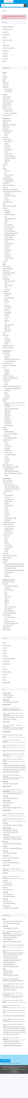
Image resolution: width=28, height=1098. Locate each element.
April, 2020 (5, 809)
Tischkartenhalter (8, 611)
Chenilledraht (7, 212)
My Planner (7, 314)
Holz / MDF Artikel (8, 229)
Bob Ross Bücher (7, 96)
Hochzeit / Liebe (8, 452)
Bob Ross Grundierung (8, 100)
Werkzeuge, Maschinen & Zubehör (11, 467)
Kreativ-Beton (7, 306)
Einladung (6, 444)
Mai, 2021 (5, 767)
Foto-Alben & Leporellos (8, 376)
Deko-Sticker (6, 137)
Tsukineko (5, 672)
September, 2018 (7, 841)
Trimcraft (5, 651)
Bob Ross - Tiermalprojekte (10, 113)
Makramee (7, 310)
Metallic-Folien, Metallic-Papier (11, 408)
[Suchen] (25, 5)
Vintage (6, 551)
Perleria (6, 507)
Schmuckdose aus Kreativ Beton (11, 845)
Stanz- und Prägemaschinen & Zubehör (13, 473)
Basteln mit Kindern (7, 120)
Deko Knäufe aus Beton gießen (10, 811)
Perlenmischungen (8, 505)
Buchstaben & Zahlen (8, 131)
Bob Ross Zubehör (7, 115)
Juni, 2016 (5, 894)
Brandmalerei (6, 129)
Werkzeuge (5, 559)
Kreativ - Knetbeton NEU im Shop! (11, 871)
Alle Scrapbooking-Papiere (10, 437)
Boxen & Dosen (6, 126)
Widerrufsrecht (6, 45)
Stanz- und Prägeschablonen (11, 433)
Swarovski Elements (7, 557)
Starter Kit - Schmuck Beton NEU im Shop (13, 862)
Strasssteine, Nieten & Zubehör (10, 555)
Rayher (4, 682)
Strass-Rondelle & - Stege (10, 518)
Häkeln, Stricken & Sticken (9, 185)
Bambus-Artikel (8, 293)
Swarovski (5, 659)
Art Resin (5, 653)
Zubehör (6, 162)
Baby (4, 74)
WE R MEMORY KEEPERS (8, 661)
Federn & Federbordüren (10, 218)
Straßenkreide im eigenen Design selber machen (12, 754)
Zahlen (6, 135)
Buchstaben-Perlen (9, 495)
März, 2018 (5, 855)
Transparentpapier (9, 425)
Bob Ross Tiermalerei (8, 109)
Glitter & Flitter (6, 183)
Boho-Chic (6, 537)
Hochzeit (5, 78)
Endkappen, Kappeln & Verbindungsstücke (14, 567)
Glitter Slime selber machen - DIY (11, 843)
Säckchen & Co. (6, 270)
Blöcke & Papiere (8, 141)
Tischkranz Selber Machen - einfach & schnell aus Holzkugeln (14, 717)
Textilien (6, 260)
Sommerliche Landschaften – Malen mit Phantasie (12, 890)
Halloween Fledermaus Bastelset (11, 705)
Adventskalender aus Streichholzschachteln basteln (13, 833)
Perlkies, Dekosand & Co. (10, 609)
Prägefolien (7, 371)
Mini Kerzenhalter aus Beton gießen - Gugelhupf (12, 777)
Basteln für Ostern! (7, 914)
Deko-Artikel (7, 170)
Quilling (6, 318)
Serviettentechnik (7, 274)
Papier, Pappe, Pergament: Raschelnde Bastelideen (12, 883)
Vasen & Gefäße (6, 632)
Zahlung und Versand (8, 29)
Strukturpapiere (8, 421)
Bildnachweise (6, 34)
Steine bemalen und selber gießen (11, 785)
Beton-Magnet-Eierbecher (9, 916)
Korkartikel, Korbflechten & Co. (11, 233)
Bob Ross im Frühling (8, 908)
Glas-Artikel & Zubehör (9, 226)
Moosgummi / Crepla (9, 239)
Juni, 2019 (5, 836)
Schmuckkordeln (8, 491)
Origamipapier (7, 410)
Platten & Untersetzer (8, 628)
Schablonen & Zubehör (10, 156)
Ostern (4, 80)
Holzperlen (7, 503)
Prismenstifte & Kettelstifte (10, 569)
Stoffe (5, 287)
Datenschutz (6, 50)
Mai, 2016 (5, 901)
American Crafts (6, 664)
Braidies (6, 541)
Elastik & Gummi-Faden (10, 484)
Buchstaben (7, 133)
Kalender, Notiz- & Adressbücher (11, 378)
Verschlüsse (7, 579)
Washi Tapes (7, 396)
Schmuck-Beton (8, 545)
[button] (20, 1)
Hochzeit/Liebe (8, 599)
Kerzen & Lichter (7, 618)
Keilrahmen (7, 147)
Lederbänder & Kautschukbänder (12, 489)
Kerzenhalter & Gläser (9, 624)
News (4, 932)
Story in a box (7, 329)
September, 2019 (7, 823)
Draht (5, 172)
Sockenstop (7, 326)
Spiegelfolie (7, 254)
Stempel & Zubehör (7, 440)
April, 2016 (5, 906)
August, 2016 (6, 878)
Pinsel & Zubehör (8, 154)
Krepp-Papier (7, 406)
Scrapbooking (7, 419)
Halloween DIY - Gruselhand (10, 722)
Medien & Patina (8, 149)
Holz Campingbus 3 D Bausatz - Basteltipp (13, 838)
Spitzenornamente (8, 285)
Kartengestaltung (7, 380)
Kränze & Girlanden (9, 174)
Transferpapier (8, 423)
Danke (5, 442)
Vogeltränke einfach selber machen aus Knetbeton (12, 744)
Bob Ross (5, 677)
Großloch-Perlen (8, 501)
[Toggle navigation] (2, 1)
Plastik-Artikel (7, 245)
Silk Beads (6, 549)
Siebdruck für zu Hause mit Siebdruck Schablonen (12, 789)
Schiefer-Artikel (8, 249)
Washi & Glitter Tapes (8, 465)
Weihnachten (6, 87)
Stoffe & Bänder (6, 279)
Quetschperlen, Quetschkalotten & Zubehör (12, 572)
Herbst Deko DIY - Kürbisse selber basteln (13, 732)
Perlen (4, 493)
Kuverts (6, 384)
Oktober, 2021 (6, 724)
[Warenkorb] (25, 1)
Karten (6, 382)
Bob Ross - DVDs (8, 111)
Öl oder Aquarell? (7, 896)
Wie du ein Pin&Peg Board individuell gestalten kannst (12, 828)
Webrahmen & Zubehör (8, 345)
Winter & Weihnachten (9, 614)
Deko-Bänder (7, 591)
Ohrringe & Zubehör (9, 528)
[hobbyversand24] (8, 1)
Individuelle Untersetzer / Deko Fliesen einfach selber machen (14, 759)
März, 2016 (5, 912)
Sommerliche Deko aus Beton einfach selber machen (13, 764)
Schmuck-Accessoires (8, 524)
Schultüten (7, 320)
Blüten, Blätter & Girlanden (9, 584)
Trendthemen (6, 291)
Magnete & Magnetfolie (10, 235)
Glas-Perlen (7, 497)
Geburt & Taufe (8, 446)
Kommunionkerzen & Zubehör (11, 626)
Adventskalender (8, 89)
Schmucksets (6, 553)
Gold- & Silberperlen (9, 499)
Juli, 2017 (5, 859)
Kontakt (4, 61)
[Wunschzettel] (22, 1)
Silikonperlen (7, 514)
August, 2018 (6, 848)
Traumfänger (7, 331)
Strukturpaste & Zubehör (10, 158)
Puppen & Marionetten (8, 268)
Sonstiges (6, 199)
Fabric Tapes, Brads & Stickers (10, 365)
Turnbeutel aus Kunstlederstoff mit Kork (13, 857)
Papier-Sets (7, 412)
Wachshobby (6, 335)
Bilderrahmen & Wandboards (10, 124)
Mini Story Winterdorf (8, 816)
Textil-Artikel (7, 160)
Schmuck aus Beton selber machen (11, 792)
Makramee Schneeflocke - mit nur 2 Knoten (13, 720)
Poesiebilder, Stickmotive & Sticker (12, 359)
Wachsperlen (7, 520)
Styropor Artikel (8, 256)
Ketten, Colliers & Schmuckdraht (12, 487)
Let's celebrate (7, 308)
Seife (5, 322)
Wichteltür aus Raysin (8, 698)
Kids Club (6, 299)
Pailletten (6, 241)
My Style (6, 151)
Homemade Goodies (9, 297)
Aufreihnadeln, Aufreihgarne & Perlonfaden (11, 564)
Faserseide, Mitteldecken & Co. (10, 616)
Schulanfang (6, 83)
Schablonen (5, 429)
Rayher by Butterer (7, 674)
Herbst (6, 597)
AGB (4, 42)
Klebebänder (7, 193)
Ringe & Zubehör (8, 530)
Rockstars (6, 512)
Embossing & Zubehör (8, 363)
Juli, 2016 (5, 886)
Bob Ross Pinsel (6, 107)
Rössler (4, 645)
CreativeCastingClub (9, 181)
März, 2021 (5, 795)
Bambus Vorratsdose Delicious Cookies (12, 821)
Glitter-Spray (7, 145)
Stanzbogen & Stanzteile (10, 361)
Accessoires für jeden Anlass (11, 589)
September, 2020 (7, 799)
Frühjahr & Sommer (9, 593)
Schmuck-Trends (7, 534)
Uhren (4, 333)
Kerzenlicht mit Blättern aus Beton (11, 921)
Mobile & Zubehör (8, 237)
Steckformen (7, 176)
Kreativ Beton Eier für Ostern (10, 866)
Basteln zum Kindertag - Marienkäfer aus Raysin (13, 772)
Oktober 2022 (6, 703)
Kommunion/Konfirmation (10, 454)
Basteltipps (5, 56)
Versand (19, 1087)
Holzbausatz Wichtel (8, 700)
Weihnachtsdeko (8, 91)
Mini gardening (8, 312)
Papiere (4, 401)
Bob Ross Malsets (7, 102)
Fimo (4, 166)
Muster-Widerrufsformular (9, 48)
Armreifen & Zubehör (8, 480)
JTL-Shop (16, 1096)
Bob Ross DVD (6, 98)
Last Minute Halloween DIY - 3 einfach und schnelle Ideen (13, 729)
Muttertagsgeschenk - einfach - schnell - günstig (12, 782)
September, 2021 (7, 734)
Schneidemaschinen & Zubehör (12, 471)
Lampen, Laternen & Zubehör (10, 206)
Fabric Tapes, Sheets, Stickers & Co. (12, 388)
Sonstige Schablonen (9, 431)
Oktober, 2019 (6, 819)
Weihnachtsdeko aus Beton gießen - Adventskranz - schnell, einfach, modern (12, 712)
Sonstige (6, 516)
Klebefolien (7, 369)
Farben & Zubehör (7, 139)
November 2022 (6, 696)
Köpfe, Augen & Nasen (8, 201)
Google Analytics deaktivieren (8, 1091)
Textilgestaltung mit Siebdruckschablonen (13, 852)
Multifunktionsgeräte (9, 469)
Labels (4, 204)
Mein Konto (5, 58)
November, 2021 (7, 707)
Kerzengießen (7, 339)
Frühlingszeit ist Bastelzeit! (9, 910)
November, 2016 (7, 874)
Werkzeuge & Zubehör (8, 347)
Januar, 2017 (6, 869)
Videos (4, 982)
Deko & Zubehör (6, 353)
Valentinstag (6, 85)
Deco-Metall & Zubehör (10, 214)
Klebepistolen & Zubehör (10, 195)
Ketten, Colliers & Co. (8, 482)
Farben (6, 143)
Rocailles (6, 509)
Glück (5, 595)
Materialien (5, 208)
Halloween (5, 76)
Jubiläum (6, 601)
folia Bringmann (6, 667)
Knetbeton (6, 301)
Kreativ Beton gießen (8, 40)
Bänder (6, 283)
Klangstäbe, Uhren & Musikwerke (11, 189)
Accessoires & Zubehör (9, 281)
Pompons (6, 247)
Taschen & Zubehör (9, 258)
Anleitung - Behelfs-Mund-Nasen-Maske (13, 807)
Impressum (5, 53)
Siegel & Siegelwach (9, 324)
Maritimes (6, 603)
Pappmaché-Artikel (9, 243)
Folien (5, 222)
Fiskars (4, 656)
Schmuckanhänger (8, 532)
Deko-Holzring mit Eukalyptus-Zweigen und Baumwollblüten (13, 804)
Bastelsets (5, 122)
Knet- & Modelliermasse (10, 231)
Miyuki (4, 680)
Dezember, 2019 (7, 814)
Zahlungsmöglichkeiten (8, 26)
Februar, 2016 (6, 919)
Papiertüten (7, 417)
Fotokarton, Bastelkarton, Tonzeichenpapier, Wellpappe (11, 403)
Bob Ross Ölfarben (7, 105)
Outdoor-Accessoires (8, 903)
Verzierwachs (7, 341)
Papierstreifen (7, 415)
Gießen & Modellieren (8, 179)
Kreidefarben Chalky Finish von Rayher (12, 850)
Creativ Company (7, 648)
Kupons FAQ (6, 32)
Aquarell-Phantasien (8, 898)
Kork (5, 304)
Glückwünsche (7, 450)
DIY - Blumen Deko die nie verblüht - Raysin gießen (13, 738)
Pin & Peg (6, 316)
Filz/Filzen (5, 164)
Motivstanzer (6, 398)
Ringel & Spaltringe (9, 575)
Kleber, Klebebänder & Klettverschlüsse (12, 191)
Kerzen (6, 337)
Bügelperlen (7, 210)
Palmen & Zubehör (7, 266)
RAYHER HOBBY (6, 685)
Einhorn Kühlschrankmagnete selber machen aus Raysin (14, 749)
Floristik (4, 168)
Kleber (6, 197)
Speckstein (7, 251)
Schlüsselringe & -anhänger (9, 272)
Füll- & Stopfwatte (8, 224)
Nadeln (4, 264)
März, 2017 (5, 864)
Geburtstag (7, 448)
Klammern (5, 187)
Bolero (6, 539)
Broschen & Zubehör (9, 526)
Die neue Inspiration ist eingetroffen (12, 876)
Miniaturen (7, 605)
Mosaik (4, 262)
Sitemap (5, 37)
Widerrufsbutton (5, 1085)
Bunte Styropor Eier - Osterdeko (11, 797)
